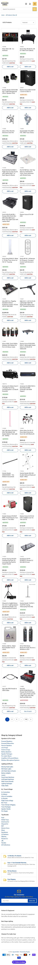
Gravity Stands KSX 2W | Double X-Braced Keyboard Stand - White (27, 474)
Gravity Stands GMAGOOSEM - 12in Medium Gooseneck (8, 474)
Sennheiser (4, 832)
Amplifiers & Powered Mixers (9, 758)
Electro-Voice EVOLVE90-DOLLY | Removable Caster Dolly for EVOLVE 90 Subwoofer (28, 346)
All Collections (5, 845)
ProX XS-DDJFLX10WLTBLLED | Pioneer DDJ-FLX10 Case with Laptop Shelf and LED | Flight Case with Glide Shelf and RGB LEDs (27, 693)
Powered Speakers (6, 741)
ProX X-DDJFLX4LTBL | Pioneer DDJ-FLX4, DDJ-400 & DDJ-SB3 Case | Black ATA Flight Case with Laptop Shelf (10, 218)
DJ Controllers (5, 792)
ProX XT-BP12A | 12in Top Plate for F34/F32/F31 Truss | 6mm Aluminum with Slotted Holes (27, 172)
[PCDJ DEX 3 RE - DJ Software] (10, 37)
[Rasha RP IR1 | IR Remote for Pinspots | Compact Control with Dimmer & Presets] (28, 247)
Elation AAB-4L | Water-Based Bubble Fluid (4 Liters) (9, 647)
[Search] (35, 9)
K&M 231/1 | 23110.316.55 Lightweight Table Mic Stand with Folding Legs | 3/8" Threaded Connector (27, 303)
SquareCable (16, 952)
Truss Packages (6, 807)
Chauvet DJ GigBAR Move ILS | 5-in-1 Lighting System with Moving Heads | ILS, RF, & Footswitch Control (10, 605)
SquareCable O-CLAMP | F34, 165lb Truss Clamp (27, 131)
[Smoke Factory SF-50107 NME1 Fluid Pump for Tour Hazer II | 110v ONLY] (10, 504)
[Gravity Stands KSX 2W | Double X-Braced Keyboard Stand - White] (28, 461)
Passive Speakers (6, 745)
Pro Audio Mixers (6, 756)
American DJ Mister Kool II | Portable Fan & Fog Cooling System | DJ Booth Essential (10, 388)
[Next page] (31, 719)
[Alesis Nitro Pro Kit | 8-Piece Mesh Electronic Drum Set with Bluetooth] (28, 419)
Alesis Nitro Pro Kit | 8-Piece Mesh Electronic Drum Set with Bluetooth (27, 432)
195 (26, 719)
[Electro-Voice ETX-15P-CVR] (28, 203)
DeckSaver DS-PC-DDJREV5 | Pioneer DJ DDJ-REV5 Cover (26, 560)
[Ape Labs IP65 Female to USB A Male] (10, 677)
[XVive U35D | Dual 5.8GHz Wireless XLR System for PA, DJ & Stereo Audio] (10, 332)
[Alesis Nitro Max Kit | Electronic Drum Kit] (10, 119)
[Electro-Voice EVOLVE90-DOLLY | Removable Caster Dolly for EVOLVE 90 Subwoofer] (28, 332)
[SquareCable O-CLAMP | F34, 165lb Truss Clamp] (28, 119)
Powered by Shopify (25, 952)
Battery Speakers (6, 752)
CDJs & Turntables (6, 796)
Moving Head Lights (7, 767)
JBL (2, 841)
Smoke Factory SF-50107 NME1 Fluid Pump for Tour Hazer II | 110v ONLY (10, 517)
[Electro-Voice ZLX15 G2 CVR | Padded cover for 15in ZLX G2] (28, 504)
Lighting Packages (6, 783)
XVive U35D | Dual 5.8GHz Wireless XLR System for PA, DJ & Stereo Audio (9, 345)
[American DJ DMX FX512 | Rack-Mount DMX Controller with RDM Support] (28, 374)
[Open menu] (35, 4)
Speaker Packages (6, 754)
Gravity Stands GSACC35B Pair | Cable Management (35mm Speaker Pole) (10, 91)
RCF (2, 826)
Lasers (3, 775)
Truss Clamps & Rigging (8, 805)
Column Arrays (5, 750)
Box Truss (4, 802)
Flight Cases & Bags (7, 800)
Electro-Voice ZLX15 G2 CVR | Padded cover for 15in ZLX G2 (27, 517)
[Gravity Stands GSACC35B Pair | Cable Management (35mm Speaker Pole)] (10, 78)
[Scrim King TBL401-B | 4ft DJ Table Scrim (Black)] (28, 37)
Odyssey (3, 836)
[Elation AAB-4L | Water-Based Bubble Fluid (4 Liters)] (10, 634)
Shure (3, 830)
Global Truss (5, 820)
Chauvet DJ (4, 824)
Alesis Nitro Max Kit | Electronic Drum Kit (8, 131)
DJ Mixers (4, 794)
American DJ (5, 822)
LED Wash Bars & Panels (8, 771)
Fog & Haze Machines (7, 777)
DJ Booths (4, 798)
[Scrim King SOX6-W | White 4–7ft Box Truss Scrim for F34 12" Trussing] (10, 247)
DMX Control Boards (7, 781)
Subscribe (32, 901)
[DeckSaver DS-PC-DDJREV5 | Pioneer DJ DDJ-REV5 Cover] (28, 547)
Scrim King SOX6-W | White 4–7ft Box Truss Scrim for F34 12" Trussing (10, 260)
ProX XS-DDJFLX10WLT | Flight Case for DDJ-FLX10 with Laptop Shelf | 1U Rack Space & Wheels (10, 172)
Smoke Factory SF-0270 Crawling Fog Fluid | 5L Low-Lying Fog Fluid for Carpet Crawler (9, 561)
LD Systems (4, 834)
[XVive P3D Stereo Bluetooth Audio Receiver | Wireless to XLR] (28, 634)
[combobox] (19, 9)
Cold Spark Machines (7, 779)
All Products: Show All (11, 15)
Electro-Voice (5, 828)
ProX (2, 817)
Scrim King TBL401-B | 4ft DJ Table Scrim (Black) (27, 49)
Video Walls (4, 785)
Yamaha (3, 843)
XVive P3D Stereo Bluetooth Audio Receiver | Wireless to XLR (28, 647)
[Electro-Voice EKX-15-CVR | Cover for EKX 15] (28, 78)
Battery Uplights (6, 773)
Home (2, 15)
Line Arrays (4, 747)
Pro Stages (4, 811)
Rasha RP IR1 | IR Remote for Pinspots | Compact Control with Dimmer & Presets (27, 261)
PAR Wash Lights (6, 769)
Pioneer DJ (4, 838)
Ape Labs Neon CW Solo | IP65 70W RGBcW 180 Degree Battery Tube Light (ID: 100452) (9, 433)
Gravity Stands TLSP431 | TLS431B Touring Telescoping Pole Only (27, 604)
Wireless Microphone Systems (10, 760)
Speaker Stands (6, 809)
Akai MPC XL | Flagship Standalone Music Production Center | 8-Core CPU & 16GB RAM (10, 303)
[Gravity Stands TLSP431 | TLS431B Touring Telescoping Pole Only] (28, 591)
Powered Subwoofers (7, 743)
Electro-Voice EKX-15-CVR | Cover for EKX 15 (27, 90)
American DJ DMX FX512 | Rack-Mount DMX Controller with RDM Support (27, 388)
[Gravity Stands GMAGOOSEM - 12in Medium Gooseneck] (10, 461)
